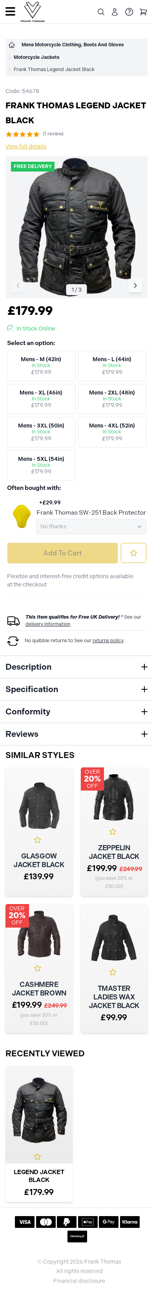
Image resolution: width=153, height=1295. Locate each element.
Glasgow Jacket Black (38, 860)
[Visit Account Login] (115, 12)
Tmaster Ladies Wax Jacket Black (114, 997)
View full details (25, 146)
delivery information (48, 624)
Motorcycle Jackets (36, 57)
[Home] (11, 45)
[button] (135, 285)
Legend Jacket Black (39, 1176)
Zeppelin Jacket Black (114, 852)
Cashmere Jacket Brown (39, 989)
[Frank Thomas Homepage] (32, 12)
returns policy (108, 640)
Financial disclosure (79, 1281)
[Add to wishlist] (133, 553)
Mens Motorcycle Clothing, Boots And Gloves (73, 44)
